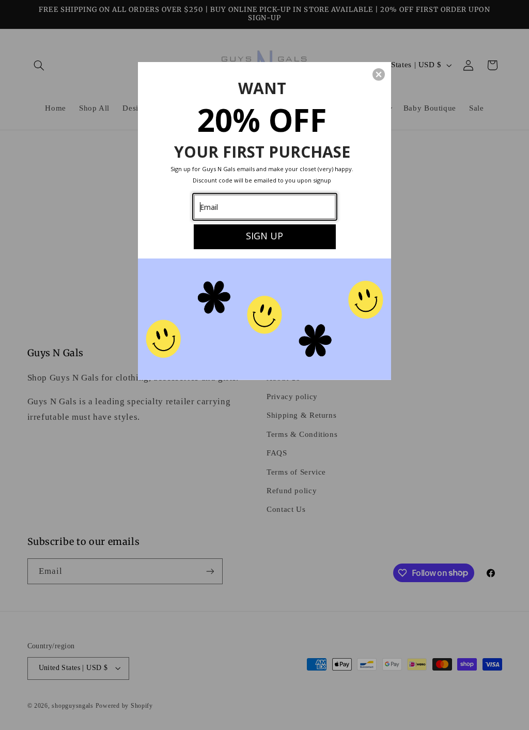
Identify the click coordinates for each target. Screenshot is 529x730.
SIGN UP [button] (264, 236)
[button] (378, 74)
